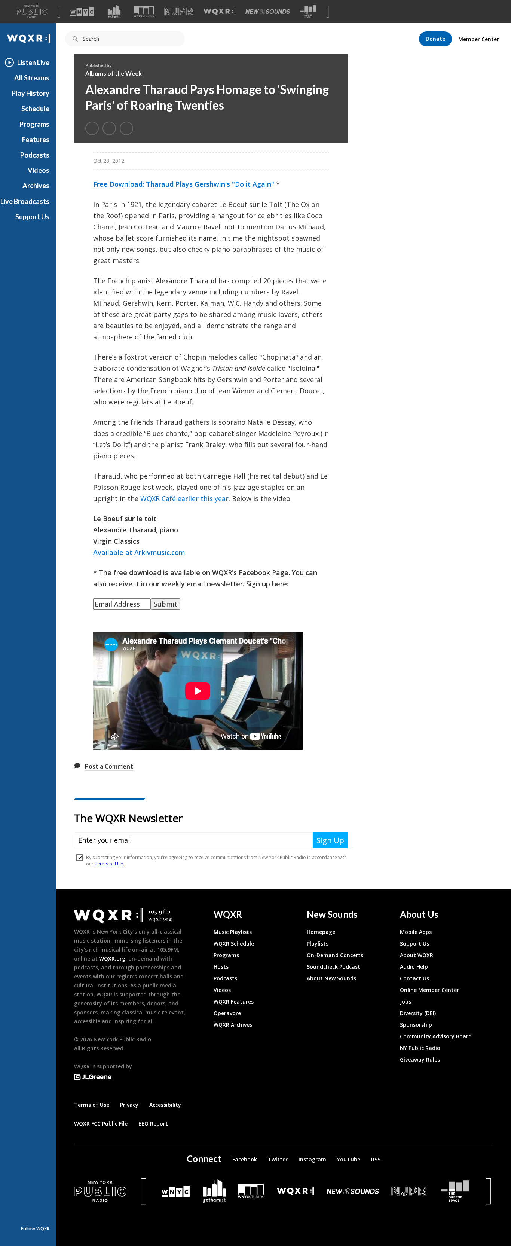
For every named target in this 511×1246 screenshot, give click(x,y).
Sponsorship (416, 1024)
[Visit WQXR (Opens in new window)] (219, 11)
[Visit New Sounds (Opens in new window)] (267, 11)
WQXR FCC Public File (101, 1123)
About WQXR (416, 955)
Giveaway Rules (420, 1059)
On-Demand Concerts (335, 955)
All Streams (31, 78)
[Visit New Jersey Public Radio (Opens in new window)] (410, 1191)
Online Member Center (429, 989)
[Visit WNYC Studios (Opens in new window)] (144, 11)
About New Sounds (331, 978)
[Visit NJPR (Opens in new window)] (178, 12)
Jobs (405, 1001)
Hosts (221, 966)
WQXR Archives (233, 1024)
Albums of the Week (113, 73)
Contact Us (414, 978)
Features (35, 139)
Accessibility (165, 1104)
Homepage (321, 931)
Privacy (129, 1104)
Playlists (317, 943)
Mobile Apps (416, 931)
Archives (35, 185)
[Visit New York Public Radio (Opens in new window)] (100, 1191)
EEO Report (153, 1123)
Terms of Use (91, 1104)
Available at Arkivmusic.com (139, 552)
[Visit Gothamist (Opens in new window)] (114, 11)
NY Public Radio (420, 1047)
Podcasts (34, 155)
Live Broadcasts (24, 201)
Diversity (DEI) (418, 1013)
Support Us (32, 217)
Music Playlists (233, 931)
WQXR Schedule (234, 943)
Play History (30, 93)
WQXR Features (234, 1001)
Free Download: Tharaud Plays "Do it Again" (183, 184)
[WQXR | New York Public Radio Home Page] (28, 38)
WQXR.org (112, 958)
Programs (34, 124)
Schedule (35, 108)
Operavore (227, 1013)
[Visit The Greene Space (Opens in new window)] (308, 11)
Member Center (478, 39)
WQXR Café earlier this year (184, 498)
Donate (435, 38)
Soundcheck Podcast (333, 966)
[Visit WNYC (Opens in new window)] (82, 11)
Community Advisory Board (436, 1036)
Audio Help (414, 966)
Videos (38, 170)
